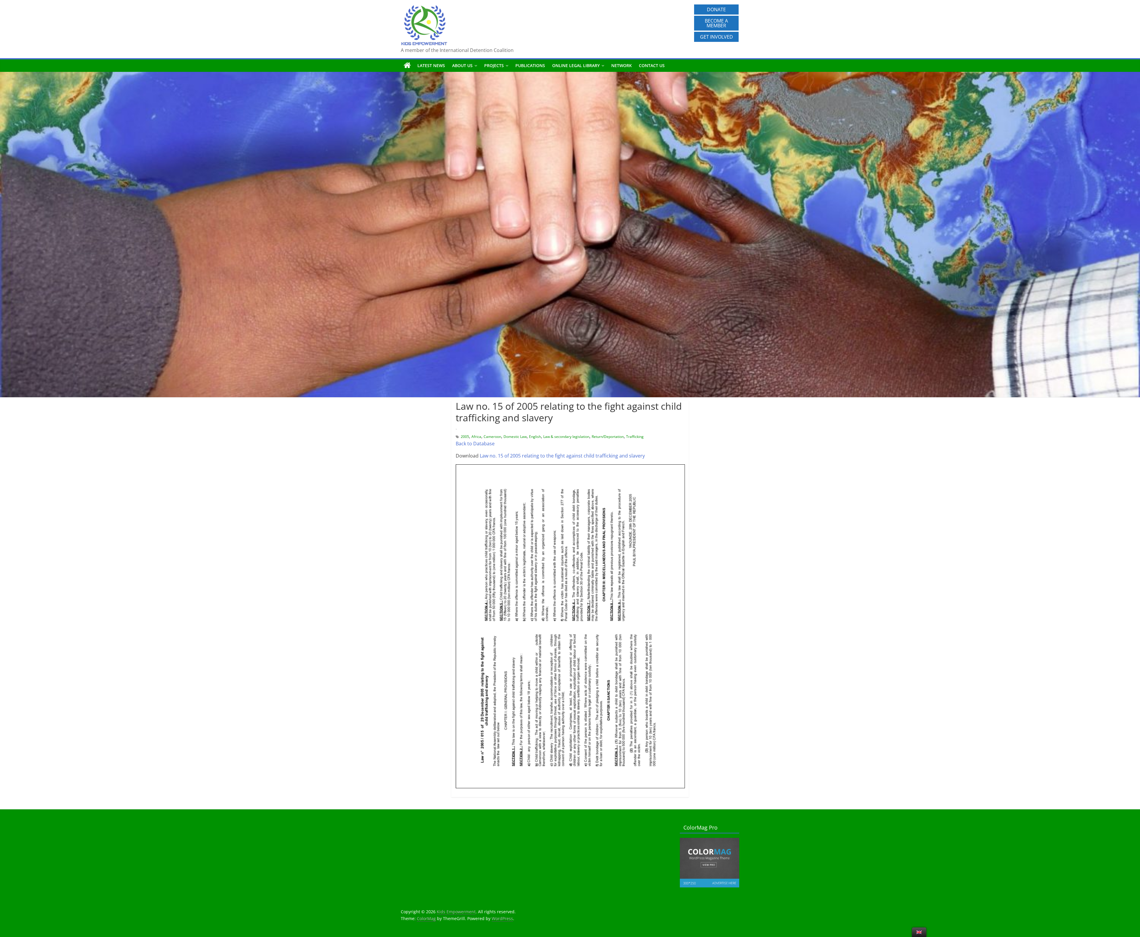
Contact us (652, 65)
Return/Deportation (608, 436)
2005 (465, 436)
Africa (476, 436)
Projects (494, 65)
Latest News (431, 65)
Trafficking (635, 436)
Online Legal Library (576, 65)
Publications (530, 65)
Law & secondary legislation (566, 436)
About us (462, 65)
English (535, 436)
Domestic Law (515, 436)
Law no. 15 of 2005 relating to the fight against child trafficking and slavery (562, 455)
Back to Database (475, 443)
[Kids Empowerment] (407, 65)
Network (621, 65)
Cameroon (492, 436)
